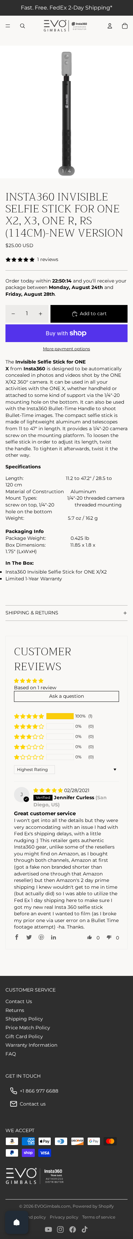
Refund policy (32, 1217)
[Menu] (8, 26)
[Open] (16, 1222)
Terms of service (98, 1217)
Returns (14, 1010)
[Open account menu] (109, 25)
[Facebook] (73, 1229)
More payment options (66, 349)
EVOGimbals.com (52, 1206)
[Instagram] (60, 1229)
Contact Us (18, 1001)
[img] (48, 790)
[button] (29, 716)
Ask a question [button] (66, 696)
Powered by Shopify (93, 1206)
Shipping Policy (24, 1019)
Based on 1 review (35, 688)
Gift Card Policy (24, 1036)
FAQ (10, 1054)
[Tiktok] (84, 1229)
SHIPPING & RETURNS (31, 613)
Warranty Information (31, 1045)
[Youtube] (48, 1229)
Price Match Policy (27, 1028)
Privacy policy (64, 1217)
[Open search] (22, 25)
